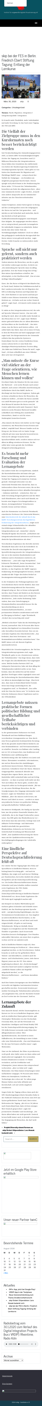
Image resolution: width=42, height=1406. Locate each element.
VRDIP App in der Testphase (20, 1292)
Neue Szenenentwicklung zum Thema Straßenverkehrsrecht (20, 1296)
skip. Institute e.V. (23, 1402)
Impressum (7, 1376)
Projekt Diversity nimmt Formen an (18, 1127)
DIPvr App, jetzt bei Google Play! (22, 1289)
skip (22, 101)
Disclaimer (7, 1384)
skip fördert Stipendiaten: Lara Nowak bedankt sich (18, 1131)
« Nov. (6, 1273)
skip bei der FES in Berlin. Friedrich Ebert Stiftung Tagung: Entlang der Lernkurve (22, 1309)
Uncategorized (18, 107)
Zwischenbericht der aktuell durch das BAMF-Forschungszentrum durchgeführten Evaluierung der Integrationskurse (18, 519)
